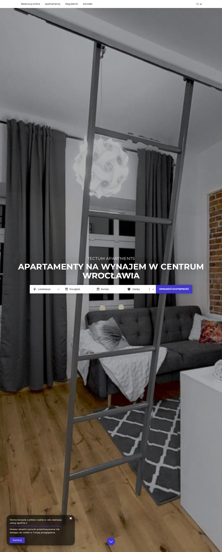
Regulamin (71, 3)
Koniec (105, 289)
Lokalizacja (44, 289)
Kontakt (87, 3)
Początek (74, 289)
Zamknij (17, 540)
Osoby (136, 289)
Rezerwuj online (30, 3)
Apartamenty (52, 3)
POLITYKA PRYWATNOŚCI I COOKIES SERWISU (35, 526)
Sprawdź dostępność (174, 289)
